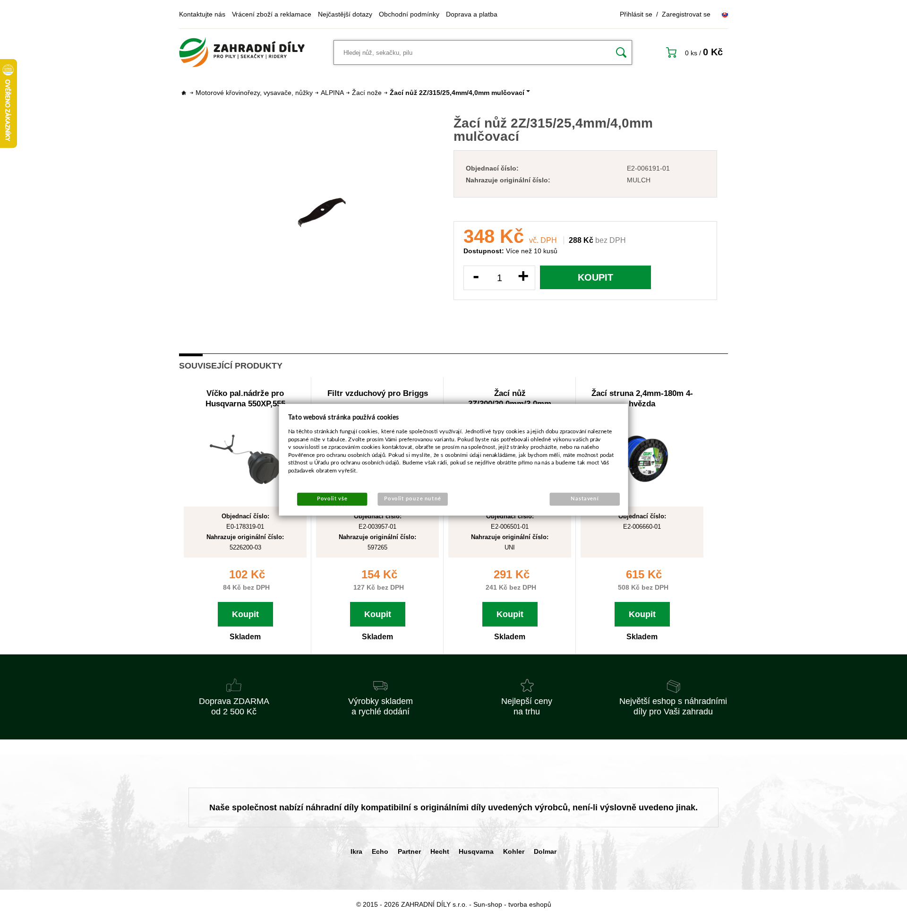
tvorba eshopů (529, 904)
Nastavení (585, 498)
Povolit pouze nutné (412, 498)
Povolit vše (332, 498)
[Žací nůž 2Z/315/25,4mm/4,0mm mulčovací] (322, 211)
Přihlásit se (636, 14)
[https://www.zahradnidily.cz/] (242, 52)
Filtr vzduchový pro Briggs (377, 393)
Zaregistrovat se (686, 14)
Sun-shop (487, 904)
